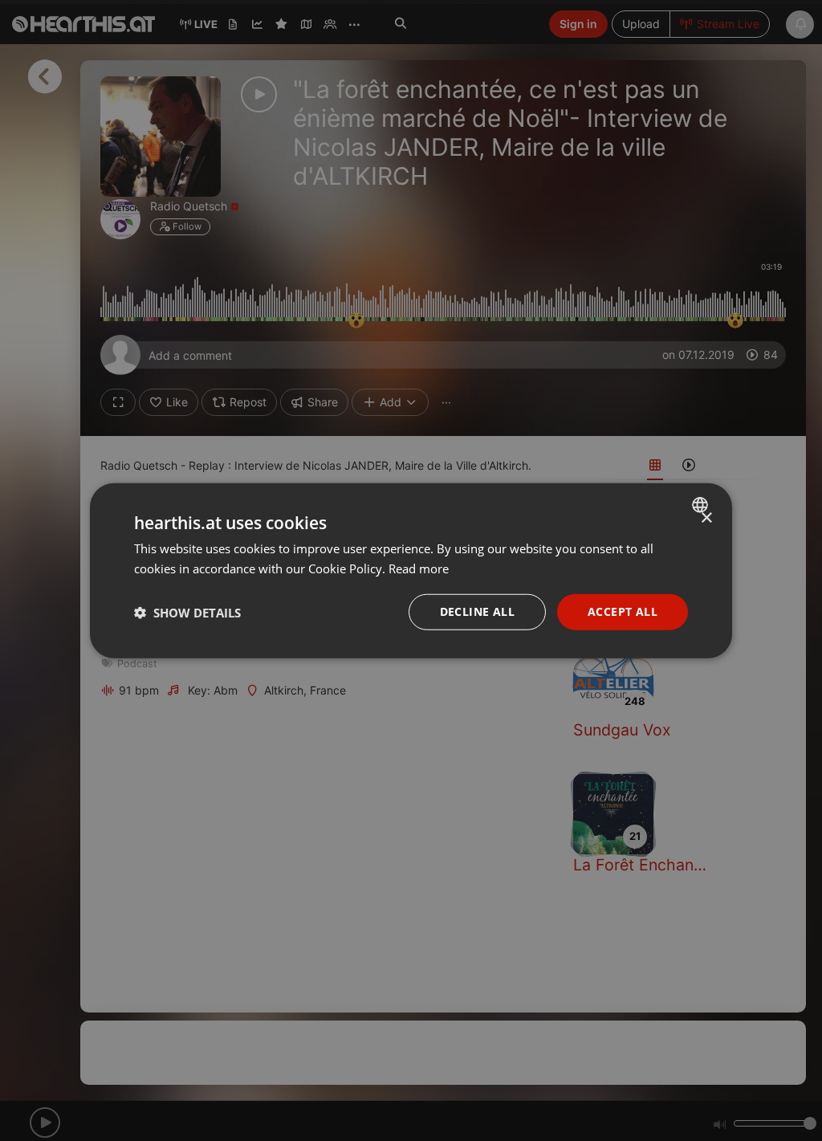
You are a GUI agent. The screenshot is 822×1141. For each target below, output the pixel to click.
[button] (187, 612)
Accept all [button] (622, 611)
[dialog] (411, 570)
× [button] (706, 517)
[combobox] (702, 504)
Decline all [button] (477, 611)
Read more (419, 568)
